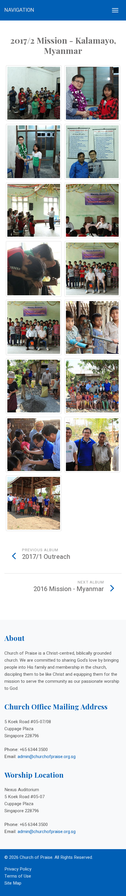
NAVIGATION (19, 10)
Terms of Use (17, 876)
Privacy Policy (17, 869)
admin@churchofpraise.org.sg (47, 756)
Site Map (12, 883)
